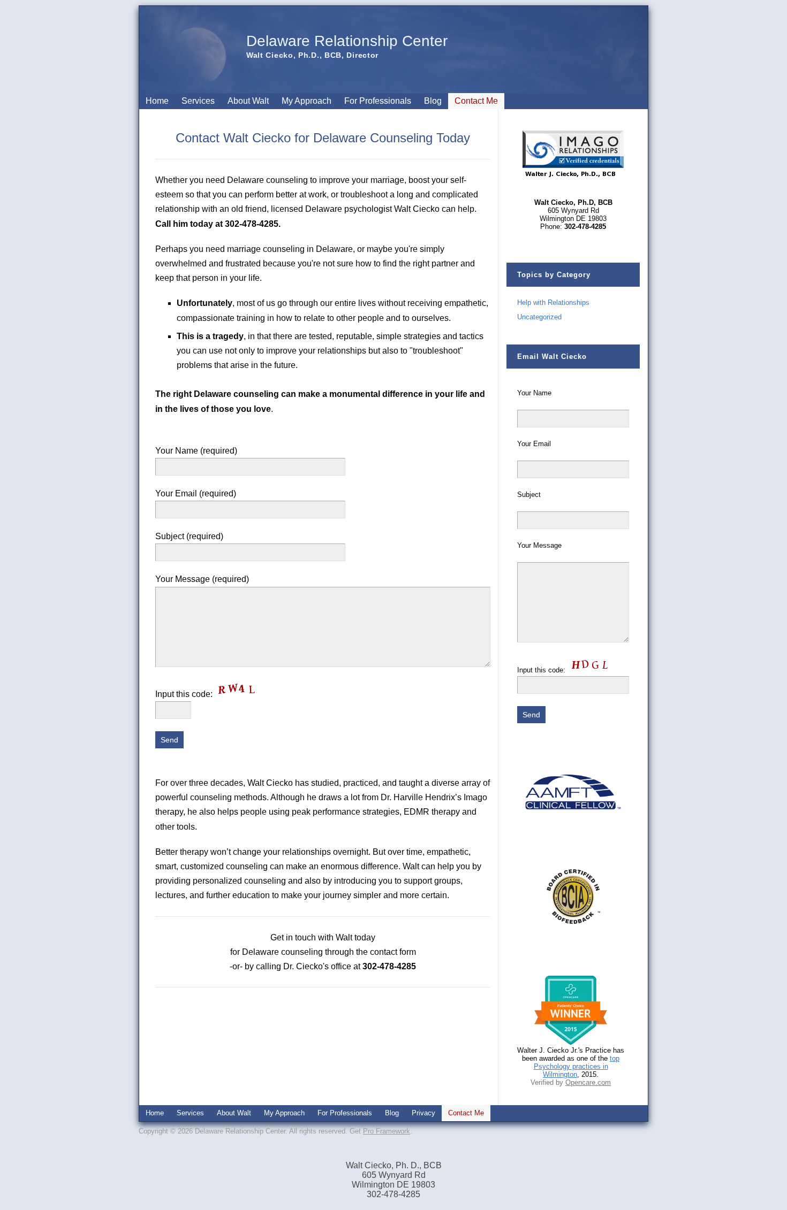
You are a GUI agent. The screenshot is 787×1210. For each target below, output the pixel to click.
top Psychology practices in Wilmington (577, 1066)
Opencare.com (588, 1082)
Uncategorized (539, 317)
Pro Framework (386, 1131)
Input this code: (185, 694)
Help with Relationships (553, 302)
